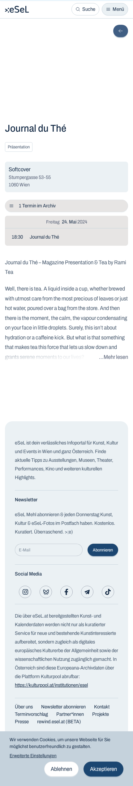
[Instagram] (25, 592)
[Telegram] (87, 592)
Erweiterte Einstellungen (33, 755)
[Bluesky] (46, 592)
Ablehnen (61, 769)
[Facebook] (66, 592)
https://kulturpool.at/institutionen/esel (51, 685)
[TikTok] (108, 592)
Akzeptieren (103, 769)
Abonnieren (103, 550)
